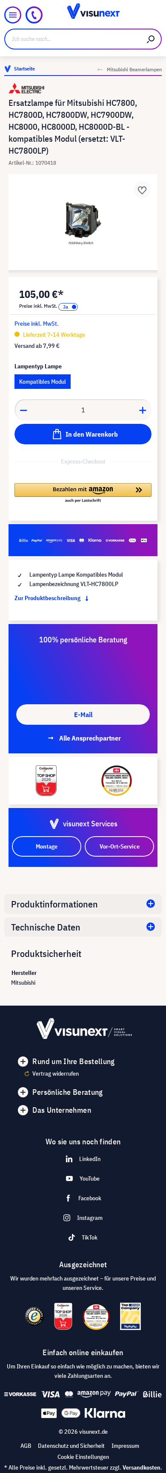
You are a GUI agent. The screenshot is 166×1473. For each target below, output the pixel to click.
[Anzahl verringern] (23, 409)
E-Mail (83, 714)
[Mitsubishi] (83, 88)
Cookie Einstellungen (83, 1457)
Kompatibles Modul (42, 381)
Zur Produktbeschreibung (48, 598)
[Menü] (12, 14)
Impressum (125, 1446)
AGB (25, 1446)
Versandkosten (141, 1467)
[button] (83, 493)
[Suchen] (151, 39)
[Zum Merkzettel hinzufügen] (142, 189)
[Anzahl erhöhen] (143, 409)
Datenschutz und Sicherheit (71, 1446)
